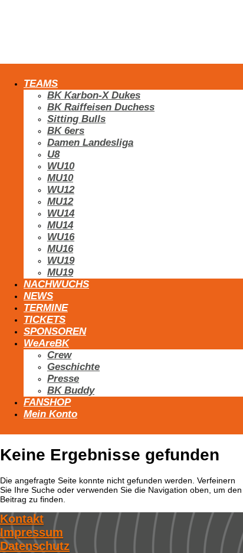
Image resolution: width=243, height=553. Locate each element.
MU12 (60, 201)
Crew (59, 355)
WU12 (60, 189)
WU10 (60, 166)
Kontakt (22, 518)
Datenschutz (35, 545)
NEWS (38, 296)
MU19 (60, 272)
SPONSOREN (55, 331)
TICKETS (44, 319)
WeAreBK (46, 343)
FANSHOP (47, 402)
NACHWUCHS (56, 284)
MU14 (60, 225)
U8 (53, 154)
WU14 (60, 213)
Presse (63, 378)
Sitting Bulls (76, 119)
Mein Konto (50, 414)
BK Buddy (70, 390)
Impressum (31, 532)
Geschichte (73, 366)
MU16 (60, 248)
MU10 (60, 178)
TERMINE (46, 307)
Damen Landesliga (90, 142)
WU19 (60, 260)
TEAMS (41, 83)
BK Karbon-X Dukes (93, 95)
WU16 (60, 237)
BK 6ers (65, 130)
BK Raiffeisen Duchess (101, 107)
